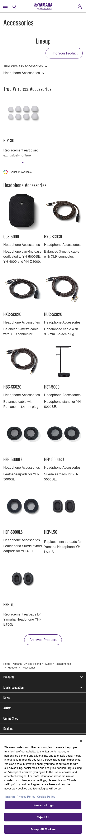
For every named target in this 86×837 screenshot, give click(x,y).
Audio (48, 663)
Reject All (43, 817)
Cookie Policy (46, 797)
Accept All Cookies (42, 829)
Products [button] (8, 676)
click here (48, 784)
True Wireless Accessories (23, 66)
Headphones (63, 663)
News (6, 697)
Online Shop (10, 718)
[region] (43, 786)
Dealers (8, 728)
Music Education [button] (13, 687)
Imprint (10, 797)
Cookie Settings (43, 805)
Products (13, 667)
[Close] (81, 740)
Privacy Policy (26, 797)
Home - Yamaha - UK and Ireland (22, 663)
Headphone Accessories (21, 72)
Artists (7, 707)
